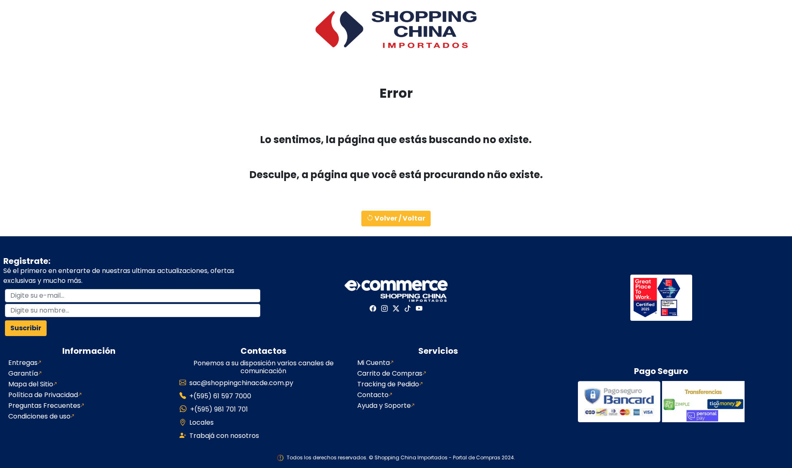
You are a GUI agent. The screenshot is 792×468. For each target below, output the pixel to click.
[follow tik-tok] (407, 308)
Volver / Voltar (399, 218)
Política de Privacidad (43, 395)
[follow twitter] (396, 308)
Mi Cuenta (373, 363)
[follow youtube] (419, 308)
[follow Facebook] (373, 308)
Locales (201, 422)
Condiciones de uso (39, 416)
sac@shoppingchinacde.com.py (241, 383)
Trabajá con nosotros (224, 435)
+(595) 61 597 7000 (220, 396)
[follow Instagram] (384, 308)
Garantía (23, 373)
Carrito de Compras (389, 373)
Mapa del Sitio (30, 384)
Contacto (373, 395)
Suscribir (25, 328)
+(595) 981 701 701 (219, 409)
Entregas (23, 363)
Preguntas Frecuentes (44, 405)
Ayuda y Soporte (384, 405)
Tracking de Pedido (388, 384)
